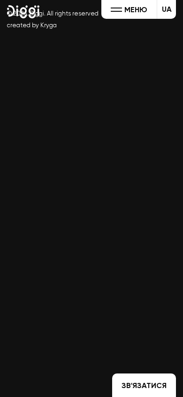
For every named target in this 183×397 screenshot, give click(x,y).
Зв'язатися (144, 385)
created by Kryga (32, 25)
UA (167, 9)
